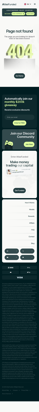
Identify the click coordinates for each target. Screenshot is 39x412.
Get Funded (8, 13)
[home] (9, 4)
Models (31, 209)
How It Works (29, 203)
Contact (31, 236)
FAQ (32, 230)
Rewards (31, 216)
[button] (35, 4)
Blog (32, 243)
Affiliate (31, 223)
